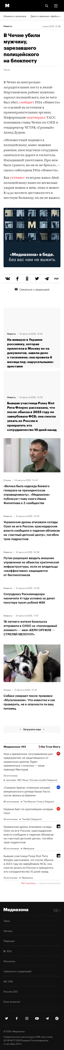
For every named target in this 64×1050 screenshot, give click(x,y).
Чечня (7, 69)
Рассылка (9, 961)
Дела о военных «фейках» (46, 16)
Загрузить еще (32, 729)
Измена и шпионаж (15, 16)
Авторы (8, 931)
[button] (55, 5)
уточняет (17, 177)
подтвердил (36, 117)
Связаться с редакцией (34, 289)
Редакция (9, 941)
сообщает (26, 102)
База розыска (12, 1001)
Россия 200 (11, 991)
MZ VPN (8, 981)
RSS (9, 951)
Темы (7, 920)
